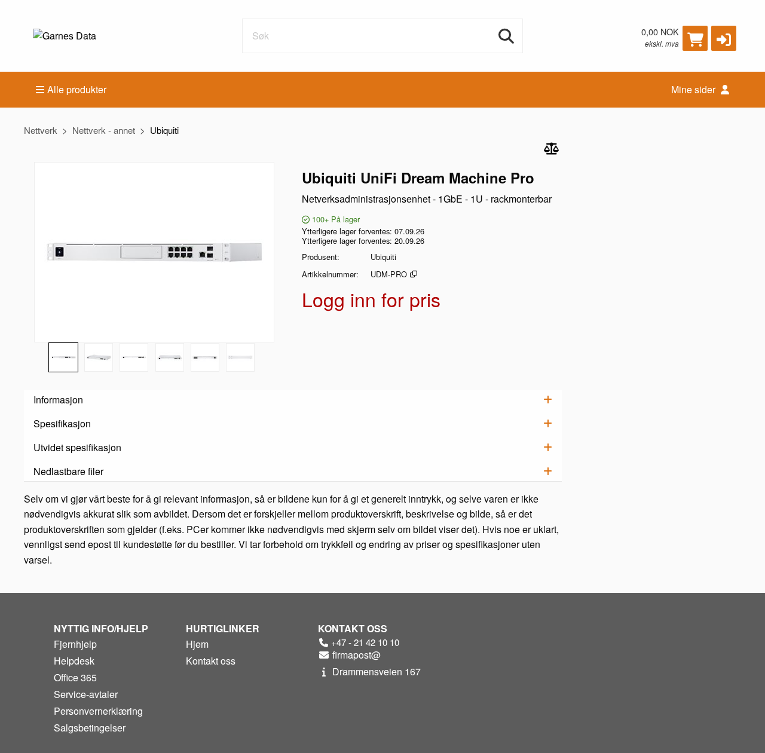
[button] (723, 38)
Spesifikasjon (62, 423)
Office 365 (75, 677)
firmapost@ (355, 655)
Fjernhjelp (75, 644)
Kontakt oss (210, 661)
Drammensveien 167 (375, 671)
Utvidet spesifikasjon (77, 447)
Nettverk (40, 130)
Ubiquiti (164, 130)
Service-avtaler (86, 694)
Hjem (197, 644)
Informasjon (58, 399)
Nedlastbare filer (68, 471)
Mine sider (694, 89)
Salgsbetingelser (90, 727)
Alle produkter (76, 89)
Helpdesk (74, 661)
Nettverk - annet (103, 130)
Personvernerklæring (98, 711)
